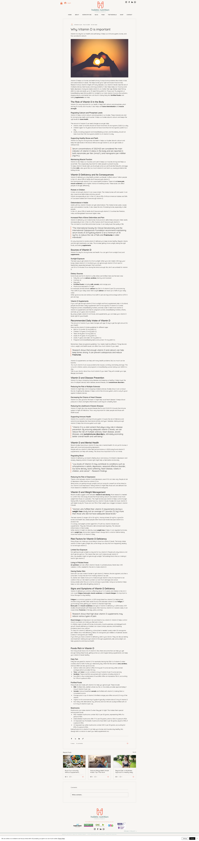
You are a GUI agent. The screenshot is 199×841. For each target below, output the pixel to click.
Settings (185, 838)
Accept (192, 838)
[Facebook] (129, 2)
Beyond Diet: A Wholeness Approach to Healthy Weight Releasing (124, 771)
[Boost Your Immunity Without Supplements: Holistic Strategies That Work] (74, 761)
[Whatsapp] (135, 2)
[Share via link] (83, 738)
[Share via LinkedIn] (79, 738)
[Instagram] (126, 2)
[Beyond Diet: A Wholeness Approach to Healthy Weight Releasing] (124, 761)
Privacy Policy (61, 838)
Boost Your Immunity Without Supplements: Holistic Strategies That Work (74, 771)
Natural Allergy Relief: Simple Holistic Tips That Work (99, 771)
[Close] (197, 838)
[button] (61, 3)
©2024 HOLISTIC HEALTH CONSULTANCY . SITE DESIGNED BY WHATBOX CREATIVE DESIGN (89, 834)
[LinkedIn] (132, 2)
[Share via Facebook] (71, 738)
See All (134, 752)
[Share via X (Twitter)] (75, 738)
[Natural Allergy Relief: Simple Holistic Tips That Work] (99, 761)
